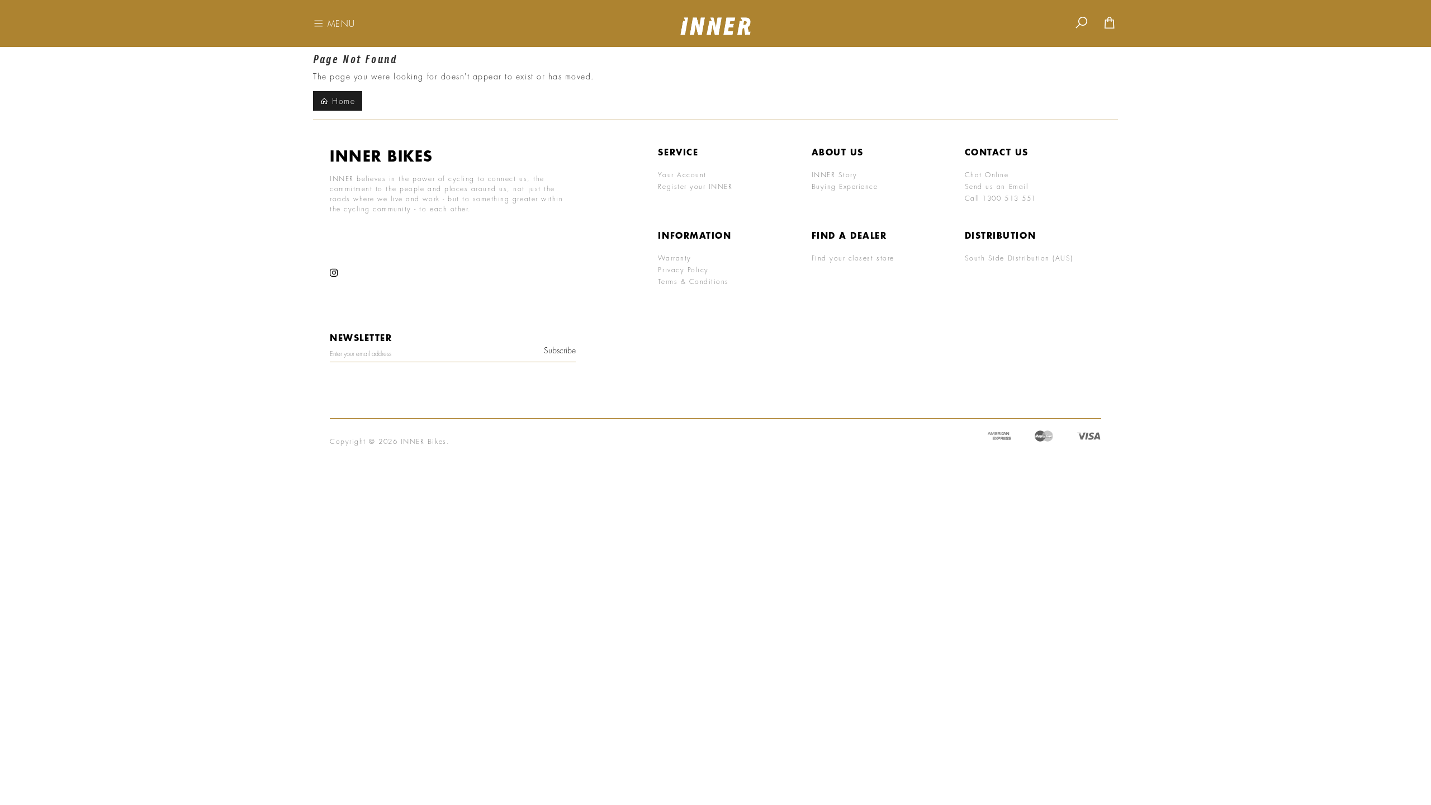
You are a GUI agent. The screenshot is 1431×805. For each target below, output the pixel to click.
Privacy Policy (683, 269)
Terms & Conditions (693, 281)
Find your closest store (853, 257)
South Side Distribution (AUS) (1019, 257)
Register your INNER (695, 186)
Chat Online (987, 174)
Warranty (674, 257)
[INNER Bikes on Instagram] (334, 273)
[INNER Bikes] (715, 22)
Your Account (682, 174)
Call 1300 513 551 (1000, 197)
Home (342, 101)
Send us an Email (996, 186)
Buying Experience (845, 186)
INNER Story (834, 174)
